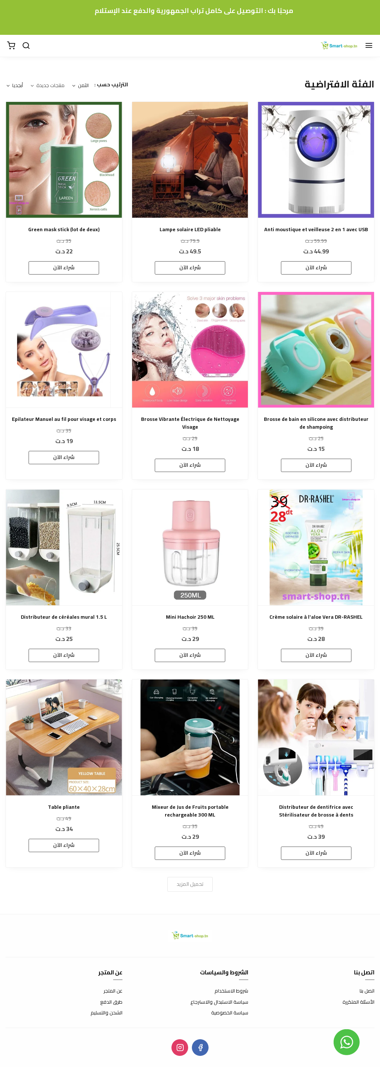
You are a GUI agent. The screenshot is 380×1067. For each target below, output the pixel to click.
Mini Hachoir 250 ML (190, 617)
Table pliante (64, 807)
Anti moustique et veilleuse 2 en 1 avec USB (316, 229)
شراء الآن (316, 267)
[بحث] (26, 45)
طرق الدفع (111, 1002)
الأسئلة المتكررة (358, 1002)
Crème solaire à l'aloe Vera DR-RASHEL (316, 617)
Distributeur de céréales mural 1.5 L (64, 617)
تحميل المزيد (190, 884)
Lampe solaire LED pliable (190, 229)
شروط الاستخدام (231, 991)
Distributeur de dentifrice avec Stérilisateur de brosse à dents (316, 811)
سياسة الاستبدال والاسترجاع (219, 1002)
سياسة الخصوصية (229, 1013)
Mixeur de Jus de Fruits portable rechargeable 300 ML (190, 811)
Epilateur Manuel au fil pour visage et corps (64, 419)
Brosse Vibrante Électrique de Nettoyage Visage (190, 423)
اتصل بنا (367, 991)
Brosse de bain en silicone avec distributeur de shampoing (316, 423)
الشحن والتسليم (106, 1013)
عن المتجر (113, 991)
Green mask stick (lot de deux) (63, 229)
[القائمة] (368, 45)
